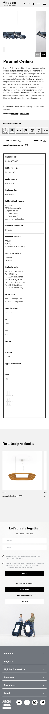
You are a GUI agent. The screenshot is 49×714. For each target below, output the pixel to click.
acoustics (24, 114)
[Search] (24, 3)
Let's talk (24, 602)
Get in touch (24, 590)
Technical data (10, 141)
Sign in (24, 573)
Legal (7, 693)
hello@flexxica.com (24, 583)
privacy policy (14, 558)
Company (9, 677)
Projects (8, 661)
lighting (14, 114)
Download (37, 141)
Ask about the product (13, 145)
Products (8, 653)
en (29, 4)
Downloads (10, 685)
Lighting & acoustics (14, 669)
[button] (43, 54)
